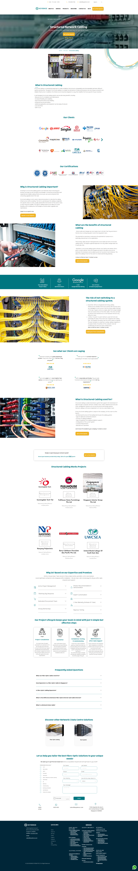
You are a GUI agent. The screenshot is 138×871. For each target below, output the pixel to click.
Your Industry (66, 778)
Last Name (84, 765)
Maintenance (100, 863)
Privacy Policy (54, 844)
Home (52, 829)
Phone (65, 771)
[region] (45, 492)
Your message (66, 785)
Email (82, 771)
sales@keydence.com (84, 2)
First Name (66, 765)
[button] (51, 8)
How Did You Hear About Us (88, 778)
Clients (52, 835)
